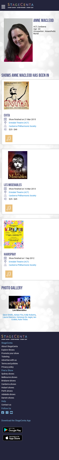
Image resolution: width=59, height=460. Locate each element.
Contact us (6, 405)
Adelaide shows (8, 394)
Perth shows (7, 391)
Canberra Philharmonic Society (22, 126)
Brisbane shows (8, 380)
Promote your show (10, 353)
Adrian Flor (18, 315)
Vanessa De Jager (25, 317)
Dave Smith (8, 315)
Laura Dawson (9, 317)
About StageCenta (9, 346)
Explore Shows (7, 350)
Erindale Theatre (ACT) (19, 123)
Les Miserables (13, 185)
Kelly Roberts (30, 315)
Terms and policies (9, 363)
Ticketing (5, 356)
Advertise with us (9, 360)
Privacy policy (7, 367)
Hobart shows (7, 387)
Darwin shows (7, 398)
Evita (7, 115)
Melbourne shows (9, 377)
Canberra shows (8, 384)
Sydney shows (7, 374)
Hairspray (10, 254)
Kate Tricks (23, 319)
